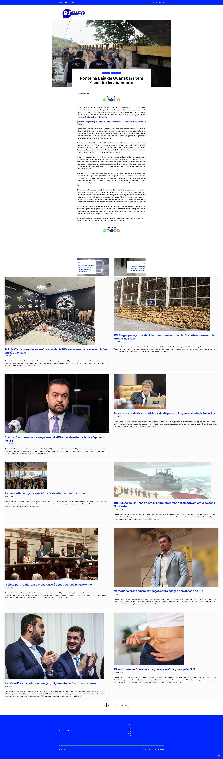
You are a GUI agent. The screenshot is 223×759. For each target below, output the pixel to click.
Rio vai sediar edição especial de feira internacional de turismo (46, 493)
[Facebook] (108, 99)
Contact (73, 2)
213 (117, 705)
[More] (118, 99)
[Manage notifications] (219, 755)
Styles (66, 2)
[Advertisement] (111, 245)
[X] (111, 99)
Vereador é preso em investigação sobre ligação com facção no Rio (158, 591)
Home (129, 729)
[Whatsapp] (104, 99)
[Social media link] (150, 2)
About (129, 731)
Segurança (106, 73)
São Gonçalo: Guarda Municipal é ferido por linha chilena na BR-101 (138, 268)
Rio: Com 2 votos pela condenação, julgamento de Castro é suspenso (50, 683)
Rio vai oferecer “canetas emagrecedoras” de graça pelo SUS (154, 669)
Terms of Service (159, 749)
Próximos (124, 705)
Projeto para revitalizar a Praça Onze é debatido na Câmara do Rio (48, 584)
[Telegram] (114, 99)
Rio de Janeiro (116, 73)
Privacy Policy (147, 749)
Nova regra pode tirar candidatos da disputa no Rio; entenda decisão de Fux (164, 413)
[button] (159, 13)
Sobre (61, 2)
